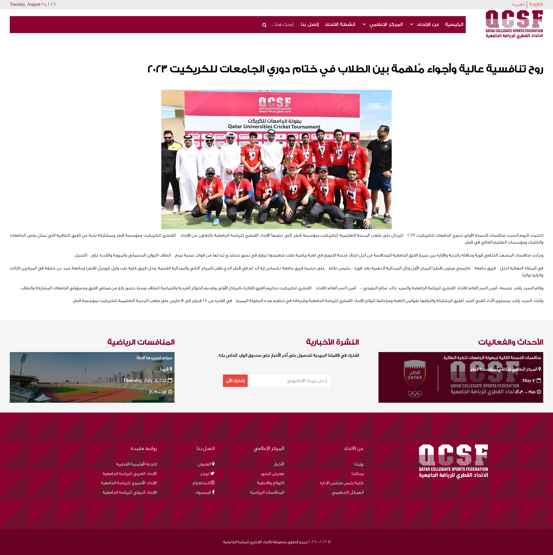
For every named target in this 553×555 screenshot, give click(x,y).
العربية (518, 4)
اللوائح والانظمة (270, 482)
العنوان (204, 464)
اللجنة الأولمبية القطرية (136, 464)
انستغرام (201, 482)
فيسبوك (203, 492)
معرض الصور (272, 473)
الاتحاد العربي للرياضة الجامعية (130, 473)
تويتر (204, 473)
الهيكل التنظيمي (347, 492)
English (536, 4)
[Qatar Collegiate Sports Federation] (514, 24)
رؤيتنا (358, 464)
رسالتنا (357, 473)
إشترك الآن (235, 380)
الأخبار (279, 464)
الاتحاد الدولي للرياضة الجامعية (130, 492)
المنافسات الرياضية (267, 492)
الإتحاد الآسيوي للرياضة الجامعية (129, 482)
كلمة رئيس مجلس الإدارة (341, 482)
